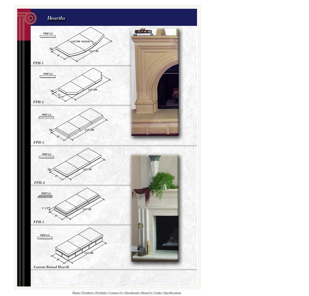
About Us (146, 292)
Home (76, 292)
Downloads (132, 292)
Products (87, 292)
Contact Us (116, 292)
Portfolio (101, 292)
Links (158, 292)
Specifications (172, 292)
